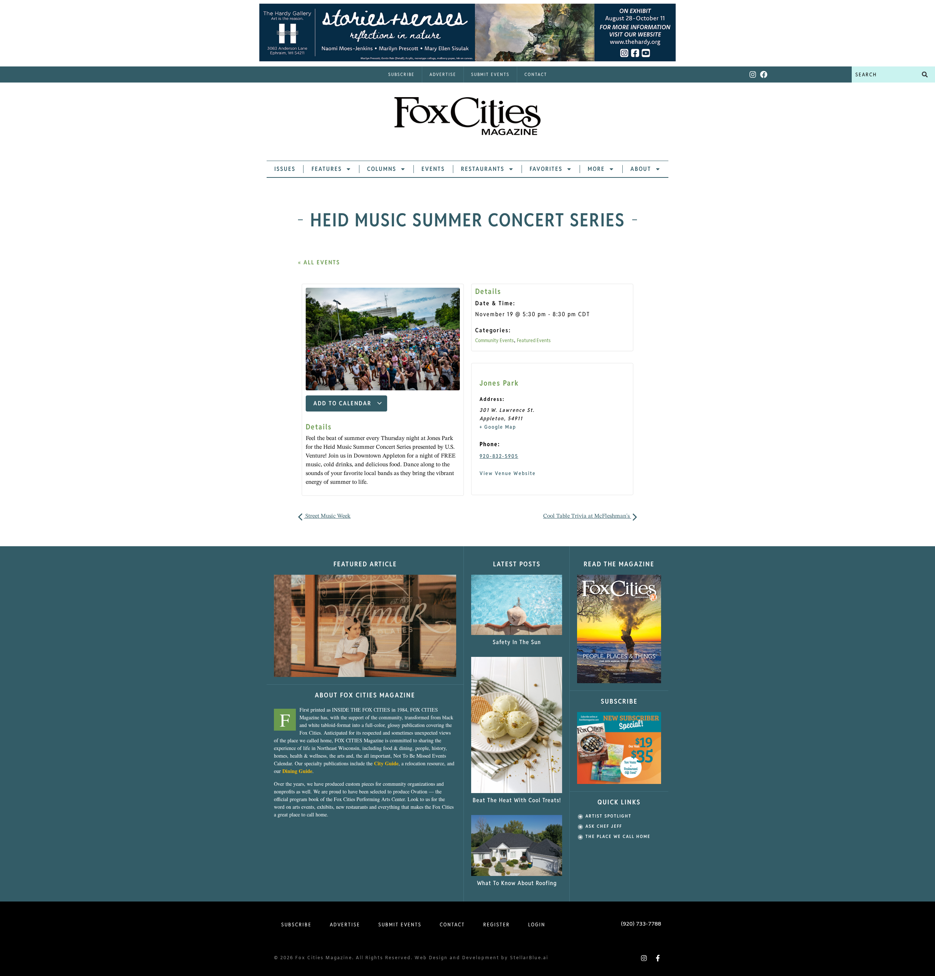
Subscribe (401, 74)
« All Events (319, 262)
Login (536, 924)
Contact (535, 74)
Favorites (546, 169)
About (640, 169)
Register (496, 924)
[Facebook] (763, 74)
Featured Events (534, 340)
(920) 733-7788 (641, 924)
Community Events (494, 340)
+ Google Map (498, 427)
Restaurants (482, 169)
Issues (284, 169)
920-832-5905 (499, 456)
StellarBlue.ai (529, 958)
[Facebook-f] (657, 958)
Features (327, 169)
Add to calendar (343, 403)
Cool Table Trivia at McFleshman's (587, 516)
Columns (381, 169)
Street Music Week (327, 516)
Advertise (443, 74)
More (596, 169)
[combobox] (883, 74)
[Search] (925, 74)
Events (433, 169)
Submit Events (490, 74)
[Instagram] (752, 74)
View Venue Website (508, 473)
